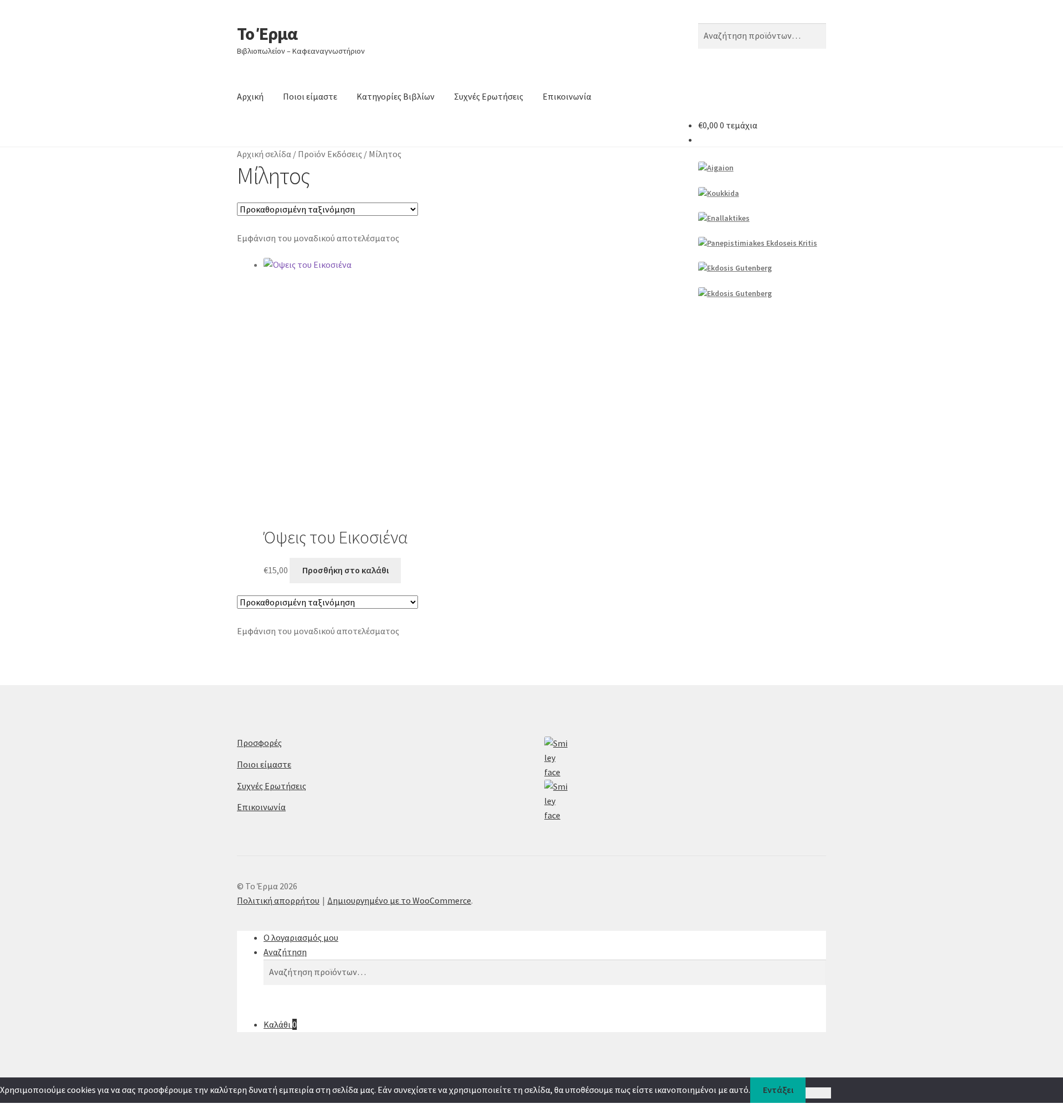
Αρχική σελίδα (264, 153)
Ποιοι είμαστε (310, 96)
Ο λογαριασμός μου (301, 937)
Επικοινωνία (567, 96)
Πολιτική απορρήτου (278, 900)
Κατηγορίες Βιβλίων (396, 96)
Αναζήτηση (285, 951)
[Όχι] (818, 1092)
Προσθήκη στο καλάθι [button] (345, 570)
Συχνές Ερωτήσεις (488, 96)
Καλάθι (280, 1024)
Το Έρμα (267, 34)
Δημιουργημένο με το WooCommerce (399, 900)
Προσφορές (259, 742)
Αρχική (250, 96)
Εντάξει (778, 1089)
